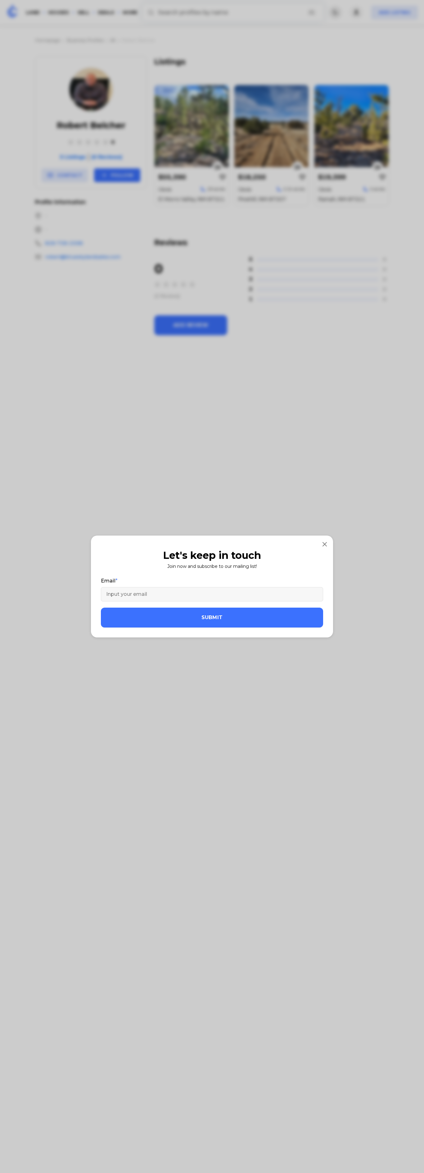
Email (108, 581)
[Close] (324, 544)
